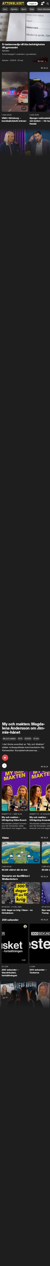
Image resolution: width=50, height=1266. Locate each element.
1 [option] (4, 765)
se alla (44, 68)
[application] (25, 27)
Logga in (32, 3)
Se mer (41, 61)
